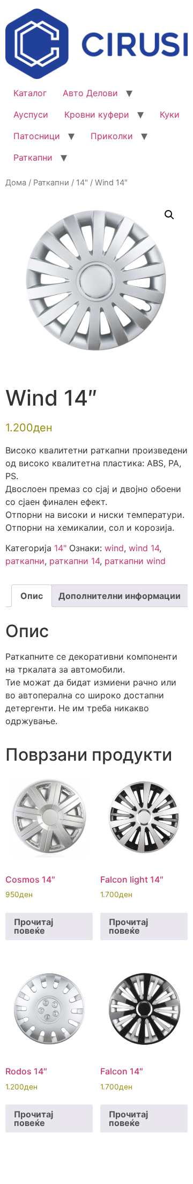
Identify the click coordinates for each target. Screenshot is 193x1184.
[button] (169, 215)
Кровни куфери (96, 114)
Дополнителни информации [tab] (119, 595)
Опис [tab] (31, 595)
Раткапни (33, 157)
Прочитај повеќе (33, 926)
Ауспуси (30, 114)
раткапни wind (135, 560)
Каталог (30, 93)
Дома (15, 182)
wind (114, 548)
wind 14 (144, 548)
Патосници (36, 136)
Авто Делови (90, 93)
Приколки (112, 136)
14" (82, 182)
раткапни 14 (74, 560)
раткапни (24, 560)
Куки (170, 114)
